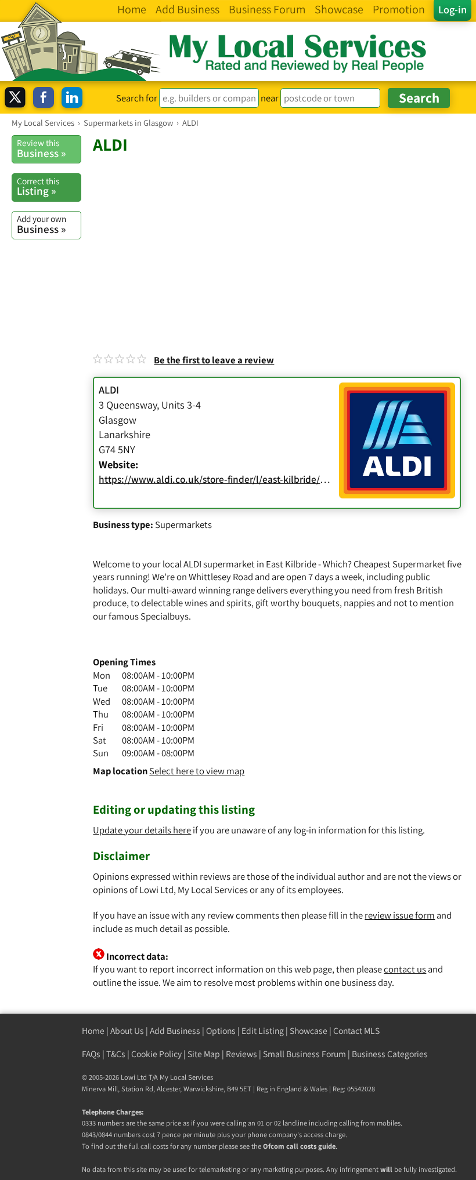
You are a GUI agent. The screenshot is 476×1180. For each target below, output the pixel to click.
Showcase (308, 1030)
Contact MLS (356, 1030)
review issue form (400, 915)
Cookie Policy (156, 1053)
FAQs (91, 1053)
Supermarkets (183, 524)
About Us (127, 1030)
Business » (41, 148)
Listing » (38, 186)
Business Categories (390, 1053)
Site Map (203, 1053)
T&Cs (115, 1053)
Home (93, 1030)
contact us (405, 969)
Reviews (241, 1053)
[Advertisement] (278, 242)
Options (221, 1030)
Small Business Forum (304, 1053)
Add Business (175, 1030)
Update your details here (142, 830)
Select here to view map (196, 770)
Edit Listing (262, 1030)
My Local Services (186, 1077)
